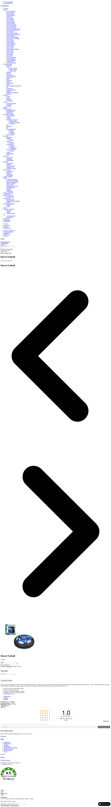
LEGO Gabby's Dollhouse (13, 38)
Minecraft (9, 99)
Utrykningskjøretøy (11, 129)
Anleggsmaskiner (11, 115)
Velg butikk (9, 666)
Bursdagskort (7, 221)
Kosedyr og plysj (8, 108)
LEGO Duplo (10, 18)
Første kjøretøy (10, 153)
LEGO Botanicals (11, 58)
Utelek (5, 102)
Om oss (5, 236)
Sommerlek (9, 104)
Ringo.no (3, 244)
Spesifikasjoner (7, 696)
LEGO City (9, 16)
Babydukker (10, 157)
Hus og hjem (10, 163)
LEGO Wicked (10, 45)
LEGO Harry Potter (11, 27)
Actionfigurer (10, 171)
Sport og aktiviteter (11, 103)
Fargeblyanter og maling (12, 180)
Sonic (8, 84)
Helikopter (9, 126)
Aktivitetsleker (10, 144)
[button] (55, 774)
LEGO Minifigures (11, 60)
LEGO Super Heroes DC (13, 30)
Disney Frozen (13, 69)
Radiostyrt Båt (13, 121)
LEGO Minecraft (11, 35)
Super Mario (10, 75)
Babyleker (6, 136)
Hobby (5, 178)
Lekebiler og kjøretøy (9, 114)
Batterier (9, 202)
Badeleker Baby (10, 197)
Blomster (9, 188)
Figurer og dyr (7, 169)
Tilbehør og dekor (11, 213)
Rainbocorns (10, 113)
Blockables (9, 137)
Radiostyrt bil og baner (12, 119)
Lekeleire (9, 190)
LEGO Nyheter (10, 12)
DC (7, 87)
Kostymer (9, 210)
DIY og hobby (10, 184)
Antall (2, 662)
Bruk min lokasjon (5, 805)
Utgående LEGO (11, 61)
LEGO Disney (10, 31)
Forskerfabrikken (11, 187)
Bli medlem (3, 736)
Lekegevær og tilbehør (9, 203)
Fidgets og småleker (8, 193)
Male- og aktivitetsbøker (12, 182)
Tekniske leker (7, 194)
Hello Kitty (9, 80)
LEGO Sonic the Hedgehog (13, 34)
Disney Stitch (13, 71)
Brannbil (12, 132)
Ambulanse (12, 133)
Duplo (8, 155)
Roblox (8, 98)
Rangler (8, 152)
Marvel (8, 73)
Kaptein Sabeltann (11, 90)
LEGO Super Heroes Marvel (13, 29)
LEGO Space (10, 50)
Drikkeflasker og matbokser (13, 201)
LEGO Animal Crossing (12, 37)
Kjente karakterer (8, 64)
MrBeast (9, 94)
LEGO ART (10, 56)
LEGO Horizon (10, 42)
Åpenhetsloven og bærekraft (10, 747)
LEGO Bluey (10, 39)
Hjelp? (3, 754)
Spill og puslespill (8, 176)
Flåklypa (9, 91)
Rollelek (6, 161)
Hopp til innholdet (8, 3)
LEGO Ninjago (10, 20)
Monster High (10, 83)
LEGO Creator (10, 46)
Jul (4, 214)
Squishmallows (10, 111)
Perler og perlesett (11, 183)
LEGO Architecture (11, 57)
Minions (9, 81)
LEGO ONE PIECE (12, 26)
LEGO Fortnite (10, 41)
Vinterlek (9, 106)
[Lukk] (1, 668)
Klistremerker (10, 191)
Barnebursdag (7, 220)
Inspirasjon (6, 233)
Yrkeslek (9, 164)
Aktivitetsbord (13, 148)
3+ (5, 707)
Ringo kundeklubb (8, 232)
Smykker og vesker (11, 168)
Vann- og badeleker (8, 195)
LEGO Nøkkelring (11, 11)
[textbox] (49, 727)
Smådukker (9, 159)
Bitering (12, 140)
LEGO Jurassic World (12, 33)
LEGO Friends (10, 19)
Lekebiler (9, 118)
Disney (8, 66)
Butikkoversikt (7, 228)
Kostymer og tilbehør (9, 209)
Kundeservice (7, 234)
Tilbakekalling (7, 746)
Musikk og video (11, 165)
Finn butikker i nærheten (6, 680)
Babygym (12, 145)
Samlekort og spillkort (12, 179)
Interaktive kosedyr (11, 110)
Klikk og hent (4, 793)
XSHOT (9, 205)
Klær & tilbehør (10, 199)
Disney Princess (13, 68)
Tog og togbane (10, 134)
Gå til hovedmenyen (8, 1)
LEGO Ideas (10, 54)
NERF (8, 206)
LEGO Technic (10, 52)
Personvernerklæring (9, 749)
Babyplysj (9, 141)
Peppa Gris (9, 77)
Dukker (5, 156)
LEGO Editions (10, 14)
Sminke (8, 211)
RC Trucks (12, 123)
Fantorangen (10, 88)
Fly (7, 127)
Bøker (5, 207)
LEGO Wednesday (11, 43)
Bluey (8, 79)
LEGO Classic (10, 47)
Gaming (6, 95)
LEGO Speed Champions (13, 49)
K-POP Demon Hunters (12, 92)
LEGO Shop (7, 225)
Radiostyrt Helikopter (15, 122)
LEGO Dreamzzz (11, 22)
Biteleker (9, 138)
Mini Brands (10, 175)
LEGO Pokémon (11, 15)
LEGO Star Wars (11, 23)
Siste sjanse (6, 218)
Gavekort (6, 745)
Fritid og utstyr (7, 198)
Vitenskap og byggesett (12, 186)
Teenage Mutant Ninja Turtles (14, 85)
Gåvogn (12, 150)
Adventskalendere (11, 216)
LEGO (5, 10)
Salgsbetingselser (8, 750)
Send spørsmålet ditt (104, 727)
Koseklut (12, 142)
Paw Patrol (9, 65)
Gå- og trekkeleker (11, 149)
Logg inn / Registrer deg (9, 230)
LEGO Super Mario (11, 24)
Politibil (11, 130)
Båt (7, 125)
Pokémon (9, 72)
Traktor (8, 117)
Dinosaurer (9, 174)
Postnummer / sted (5, 804)
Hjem (2, 253)
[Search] (24, 804)
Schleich (9, 172)
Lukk (2, 790)
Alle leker (6, 8)
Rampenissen (10, 217)
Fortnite (8, 96)
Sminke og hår (10, 167)
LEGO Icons (10, 53)
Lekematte (12, 146)
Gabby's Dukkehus (11, 76)
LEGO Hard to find (11, 62)
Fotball (5, 107)
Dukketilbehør (10, 160)
